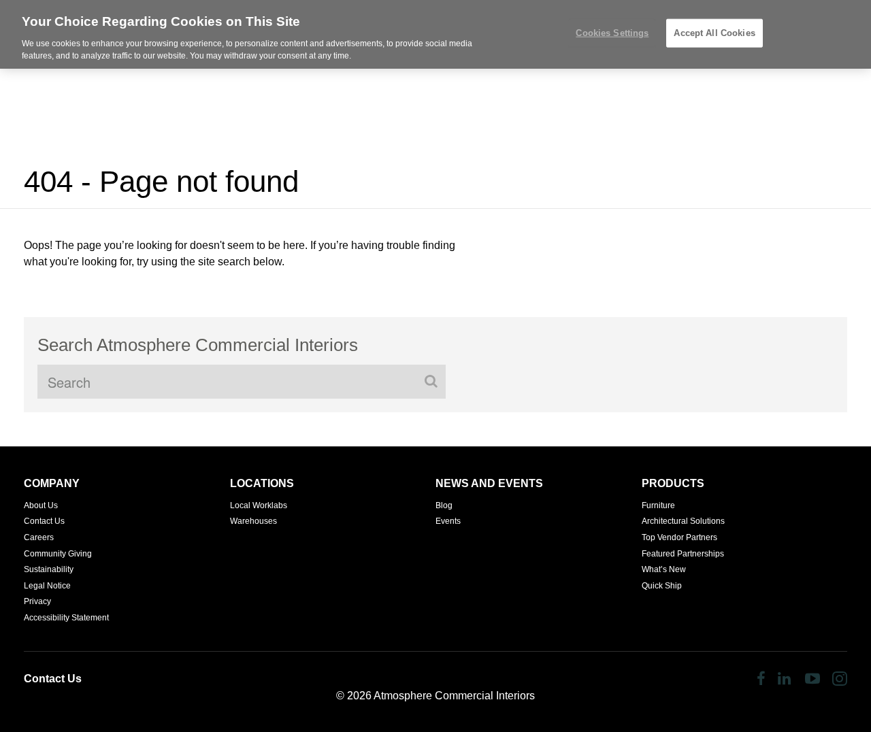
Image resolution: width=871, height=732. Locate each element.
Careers (39, 537)
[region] (435, 34)
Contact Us (44, 521)
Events (448, 521)
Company (52, 483)
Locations (262, 483)
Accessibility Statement (66, 617)
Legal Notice (47, 585)
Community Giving (58, 554)
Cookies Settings (612, 33)
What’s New (664, 569)
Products (673, 483)
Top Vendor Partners (679, 537)
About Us (41, 505)
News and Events (489, 483)
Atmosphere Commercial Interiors (454, 695)
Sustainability (48, 569)
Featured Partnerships (683, 554)
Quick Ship (662, 585)
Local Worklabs (258, 505)
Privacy (37, 601)
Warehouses (253, 521)
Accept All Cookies (714, 33)
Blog (444, 505)
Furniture (658, 505)
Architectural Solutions (683, 521)
